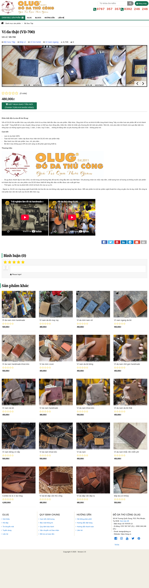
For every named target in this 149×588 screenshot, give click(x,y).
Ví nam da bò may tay (49, 320)
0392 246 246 (136, 9)
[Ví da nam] (93, 436)
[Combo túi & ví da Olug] (19, 479)
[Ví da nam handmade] (56, 392)
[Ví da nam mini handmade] (19, 304)
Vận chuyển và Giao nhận (49, 530)
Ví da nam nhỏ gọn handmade (127, 364)
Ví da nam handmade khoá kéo (15, 364)
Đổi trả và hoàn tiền (47, 534)
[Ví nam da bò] (19, 392)
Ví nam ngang (51, 42)
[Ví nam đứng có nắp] (19, 436)
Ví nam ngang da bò (122, 320)
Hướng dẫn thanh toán (85, 526)
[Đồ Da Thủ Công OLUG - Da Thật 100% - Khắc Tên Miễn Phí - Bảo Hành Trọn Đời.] (27, 7)
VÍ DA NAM (35, 42)
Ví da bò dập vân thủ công (51, 496)
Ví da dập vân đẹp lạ (86, 496)
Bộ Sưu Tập (9, 42)
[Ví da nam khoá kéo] (93, 392)
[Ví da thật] (33, 66)
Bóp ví (23, 42)
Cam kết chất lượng (47, 519)
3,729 (65, 42)
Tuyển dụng (7, 530)
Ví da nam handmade (49, 408)
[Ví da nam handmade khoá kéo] (19, 348)
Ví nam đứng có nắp (11, 452)
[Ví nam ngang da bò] (130, 304)
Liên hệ (5, 534)
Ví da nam (81, 452)
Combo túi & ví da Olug (12, 496)
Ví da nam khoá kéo (85, 408)
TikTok (117, 545)
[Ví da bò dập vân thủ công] (56, 479)
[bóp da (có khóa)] (130, 479)
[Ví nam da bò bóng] (93, 348)
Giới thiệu (6, 519)
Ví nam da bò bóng (85, 364)
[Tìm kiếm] (130, 3)
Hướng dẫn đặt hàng (84, 523)
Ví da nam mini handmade (13, 320)
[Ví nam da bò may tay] (56, 304)
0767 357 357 (108, 9)
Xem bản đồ (124, 521)
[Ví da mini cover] (56, 348)
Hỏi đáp (5, 523)
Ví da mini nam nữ (85, 320)
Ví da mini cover (47, 364)
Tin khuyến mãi (8, 526)
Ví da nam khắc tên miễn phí (126, 452)
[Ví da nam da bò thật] (130, 392)
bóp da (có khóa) (121, 496)
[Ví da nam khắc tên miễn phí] (130, 436)
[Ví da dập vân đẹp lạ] (93, 479)
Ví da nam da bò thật (123, 408)
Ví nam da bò (8, 408)
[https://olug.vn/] (2, 23)
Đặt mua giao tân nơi (19, 105)
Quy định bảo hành (47, 526)
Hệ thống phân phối (84, 519)
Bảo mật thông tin (46, 523)
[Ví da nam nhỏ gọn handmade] (130, 348)
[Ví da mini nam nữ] (93, 304)
